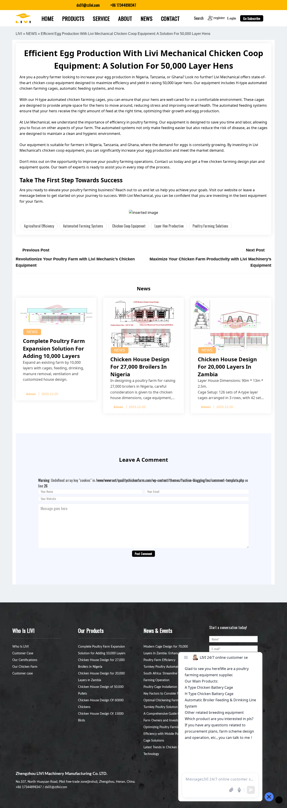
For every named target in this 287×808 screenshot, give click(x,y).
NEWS (146, 18)
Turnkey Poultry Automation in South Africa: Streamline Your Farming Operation (165, 673)
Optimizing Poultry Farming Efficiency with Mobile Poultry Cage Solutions (164, 734)
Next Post (255, 250)
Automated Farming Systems (83, 226)
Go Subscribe (251, 18)
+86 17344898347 (29, 787)
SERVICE (101, 18)
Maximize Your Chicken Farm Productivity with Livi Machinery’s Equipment (210, 262)
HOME (47, 18)
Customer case (22, 673)
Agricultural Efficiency (39, 226)
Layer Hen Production (169, 226)
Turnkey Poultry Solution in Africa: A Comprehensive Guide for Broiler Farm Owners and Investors (167, 714)
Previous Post (35, 250)
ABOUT (125, 18)
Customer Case (22, 653)
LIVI (19, 34)
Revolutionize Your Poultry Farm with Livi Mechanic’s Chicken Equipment (75, 262)
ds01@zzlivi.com (56, 787)
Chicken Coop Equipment (129, 226)
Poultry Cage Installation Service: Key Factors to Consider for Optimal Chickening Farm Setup (166, 693)
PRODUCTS (73, 18)
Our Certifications (24, 660)
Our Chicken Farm (24, 666)
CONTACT (170, 18)
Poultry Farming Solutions (210, 226)
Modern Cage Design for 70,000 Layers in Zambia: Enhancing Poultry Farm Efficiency (166, 653)
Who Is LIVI (20, 646)
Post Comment (143, 553)
